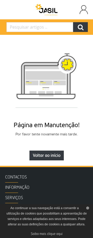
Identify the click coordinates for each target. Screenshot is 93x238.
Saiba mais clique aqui (47, 234)
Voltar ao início (46, 155)
